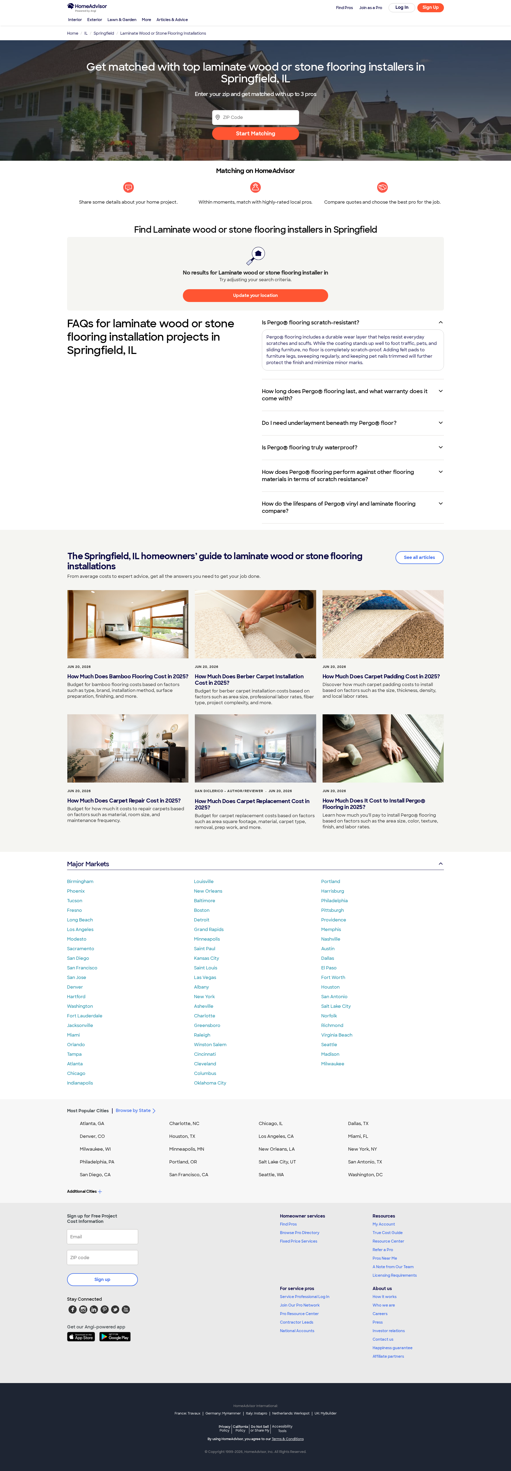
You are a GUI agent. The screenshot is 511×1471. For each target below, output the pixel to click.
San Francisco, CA (188, 1175)
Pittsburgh (332, 910)
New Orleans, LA (277, 1149)
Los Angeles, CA (276, 1136)
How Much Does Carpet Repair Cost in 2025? (124, 800)
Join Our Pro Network (300, 1305)
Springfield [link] (104, 33)
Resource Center (388, 1241)
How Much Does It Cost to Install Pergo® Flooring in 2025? (374, 803)
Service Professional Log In (304, 1296)
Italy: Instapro (256, 1413)
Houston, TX (182, 1136)
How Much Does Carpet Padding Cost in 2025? (381, 676)
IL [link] (86, 33)
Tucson (74, 901)
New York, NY (362, 1149)
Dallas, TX (358, 1123)
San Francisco (82, 968)
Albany (201, 987)
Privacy (224, 1428)
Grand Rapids (209, 929)
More (146, 19)
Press (378, 1322)
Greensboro (207, 1025)
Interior (75, 19)
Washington (80, 1006)
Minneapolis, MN (186, 1149)
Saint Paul (204, 949)
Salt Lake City (336, 1006)
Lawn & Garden (122, 19)
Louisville (204, 881)
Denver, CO (92, 1136)
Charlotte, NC (184, 1123)
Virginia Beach (336, 1035)
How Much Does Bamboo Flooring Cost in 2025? (127, 676)
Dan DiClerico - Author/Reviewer (229, 791)
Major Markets (88, 864)
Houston (330, 987)
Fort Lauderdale (84, 1016)
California (240, 1428)
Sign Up (431, 7)
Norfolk (329, 1016)
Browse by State (133, 1110)
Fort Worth (333, 977)
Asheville (203, 1006)
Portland (330, 881)
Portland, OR (183, 1162)
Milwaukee (332, 1064)
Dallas (327, 958)
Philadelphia (334, 901)
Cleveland (205, 1064)
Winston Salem (210, 1044)
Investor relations (389, 1330)
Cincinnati (205, 1054)
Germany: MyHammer (223, 1413)
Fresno (74, 910)
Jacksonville (80, 1025)
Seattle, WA (271, 1175)
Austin (328, 949)
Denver (75, 987)
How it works (385, 1296)
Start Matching (255, 133)
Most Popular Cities (88, 1111)
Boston (201, 910)
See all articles (419, 557)
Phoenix (76, 891)
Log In (402, 7)
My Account (384, 1224)
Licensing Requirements (395, 1275)
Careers (380, 1313)
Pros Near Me (385, 1258)
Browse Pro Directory (299, 1232)
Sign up (102, 1279)
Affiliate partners (388, 1356)
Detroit (201, 920)
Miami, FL (358, 1136)
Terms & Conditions (288, 1439)
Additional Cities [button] (82, 1191)
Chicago (76, 1073)
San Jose (76, 977)
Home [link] (72, 33)
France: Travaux (187, 1413)
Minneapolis (207, 939)
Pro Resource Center (299, 1313)
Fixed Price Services (298, 1241)
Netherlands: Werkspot (291, 1413)
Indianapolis (80, 1083)
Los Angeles (80, 929)
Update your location (255, 295)
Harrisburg (332, 891)
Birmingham (80, 881)
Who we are (384, 1305)
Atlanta (75, 1064)
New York (204, 997)
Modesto (76, 939)
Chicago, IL (271, 1123)
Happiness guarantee (393, 1347)
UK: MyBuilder (326, 1413)
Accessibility (282, 1429)
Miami (73, 1035)
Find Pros (288, 1224)
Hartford (76, 997)
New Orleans (208, 891)
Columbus (205, 1073)
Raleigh (202, 1035)
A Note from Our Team (393, 1266)
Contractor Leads (296, 1322)
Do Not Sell (259, 1428)
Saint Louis (205, 968)
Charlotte (204, 1016)
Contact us (383, 1339)
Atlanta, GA (92, 1123)
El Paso (329, 968)
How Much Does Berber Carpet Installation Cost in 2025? (249, 679)
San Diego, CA (95, 1175)
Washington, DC (365, 1175)
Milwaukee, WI (95, 1149)
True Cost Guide (388, 1232)
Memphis (331, 929)
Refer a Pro (383, 1249)
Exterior (94, 19)
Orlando (76, 1044)
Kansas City (206, 958)
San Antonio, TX (365, 1162)
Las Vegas (205, 977)
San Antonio (334, 997)
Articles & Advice (172, 19)
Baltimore (204, 901)
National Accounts (297, 1330)
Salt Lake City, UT (277, 1162)
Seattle (329, 1044)
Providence (333, 920)
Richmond (332, 1025)
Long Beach (80, 920)
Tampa (74, 1054)
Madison (330, 1054)
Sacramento (80, 949)
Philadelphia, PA (97, 1162)
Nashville (330, 939)
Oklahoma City (210, 1083)
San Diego (78, 958)
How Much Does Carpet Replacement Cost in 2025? (252, 804)
